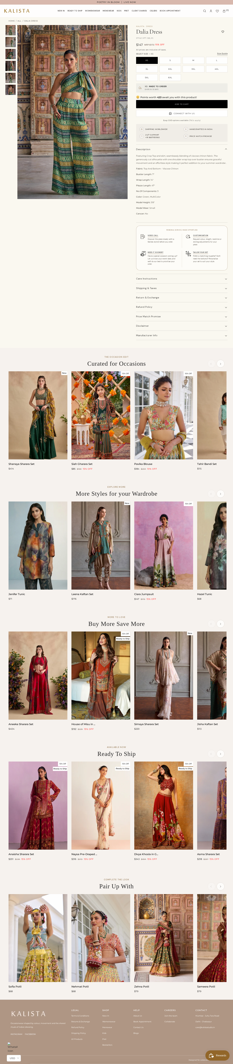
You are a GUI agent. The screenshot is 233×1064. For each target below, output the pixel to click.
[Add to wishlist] (223, 31)
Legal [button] (75, 1010)
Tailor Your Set (200, 252)
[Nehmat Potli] (100, 938)
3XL (193, 69)
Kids (104, 1033)
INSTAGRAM (16, 1034)
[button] (92, 11)
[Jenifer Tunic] (38, 545)
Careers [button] (170, 1010)
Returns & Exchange (80, 1021)
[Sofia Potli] (38, 938)
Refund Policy (77, 1027)
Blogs (136, 1033)
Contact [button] (201, 1010)
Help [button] (136, 1010)
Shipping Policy (78, 1033)
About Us (137, 1016)
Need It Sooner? (155, 252)
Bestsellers (107, 1045)
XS (146, 60)
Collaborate (169, 1021)
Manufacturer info (147, 335)
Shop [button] (105, 1010)
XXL (170, 69)
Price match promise (148, 316)
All (19, 21)
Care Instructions (146, 278)
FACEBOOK (30, 1034)
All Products (76, 1039)
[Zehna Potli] (163, 938)
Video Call (153, 235)
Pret (104, 1039)
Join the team (170, 1016)
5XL (147, 77)
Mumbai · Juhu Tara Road (207, 1016)
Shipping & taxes (146, 288)
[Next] (220, 364)
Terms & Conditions (80, 1016)
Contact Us (138, 1027)
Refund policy (144, 306)
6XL (170, 77)
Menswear (107, 1027)
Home (12, 21)
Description (143, 149)
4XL (217, 69)
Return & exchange (147, 297)
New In (105, 1016)
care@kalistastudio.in (205, 1027)
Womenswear (108, 1021)
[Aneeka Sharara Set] (38, 676)
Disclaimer (142, 325)
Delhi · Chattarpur (203, 1021)
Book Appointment (142, 1021)
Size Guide (222, 53)
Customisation (200, 235)
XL (147, 69)
